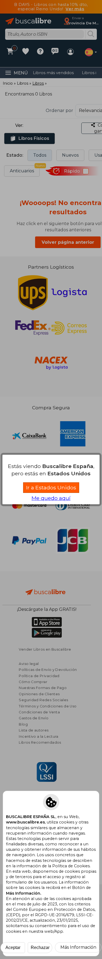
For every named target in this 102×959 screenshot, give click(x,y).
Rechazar (40, 947)
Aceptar (12, 947)
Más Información (78, 947)
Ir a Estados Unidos (51, 487)
